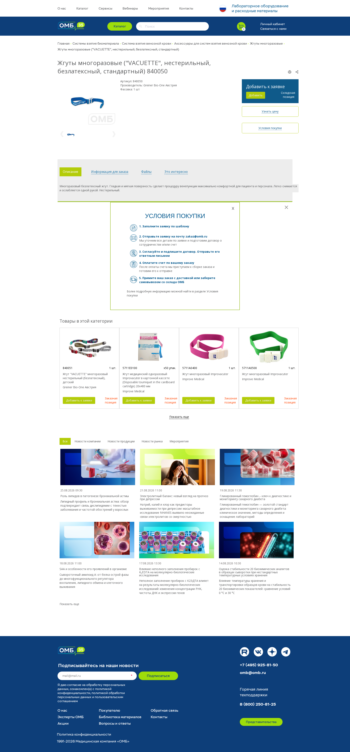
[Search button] (140, 26)
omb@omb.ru (253, 672)
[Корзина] (241, 26)
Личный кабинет (272, 24)
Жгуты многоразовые (266, 44)
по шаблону (180, 226)
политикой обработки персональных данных (91, 695)
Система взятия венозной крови (146, 44)
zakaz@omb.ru (196, 236)
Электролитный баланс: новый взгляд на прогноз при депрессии (174, 497)
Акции (63, 723)
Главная (63, 44)
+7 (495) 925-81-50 (259, 665)
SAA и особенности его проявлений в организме (93, 569)
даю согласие (71, 685)
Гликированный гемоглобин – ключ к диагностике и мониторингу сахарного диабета (255, 497)
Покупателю (109, 710)
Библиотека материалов (120, 717)
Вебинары (130, 8)
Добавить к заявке (79, 400)
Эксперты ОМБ (71, 717)
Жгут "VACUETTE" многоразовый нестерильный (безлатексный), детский (85, 378)
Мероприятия (158, 8)
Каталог (82, 8)
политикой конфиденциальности (84, 691)
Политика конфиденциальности (84, 734)
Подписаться (158, 676)
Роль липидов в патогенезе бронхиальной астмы (94, 496)
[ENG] (223, 8)
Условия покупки (270, 128)
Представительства (261, 722)
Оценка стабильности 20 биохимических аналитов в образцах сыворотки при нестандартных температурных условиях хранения (254, 572)
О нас (62, 8)
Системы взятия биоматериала (96, 44)
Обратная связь (164, 710)
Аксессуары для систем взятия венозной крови (210, 44)
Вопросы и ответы (115, 723)
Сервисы (105, 8)
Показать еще (69, 604)
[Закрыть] (286, 207)
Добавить (255, 95)
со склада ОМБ (172, 282)
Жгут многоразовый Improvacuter (205, 374)
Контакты (186, 8)
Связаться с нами (273, 29)
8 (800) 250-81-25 (258, 704)
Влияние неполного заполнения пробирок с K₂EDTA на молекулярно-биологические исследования (169, 572)
